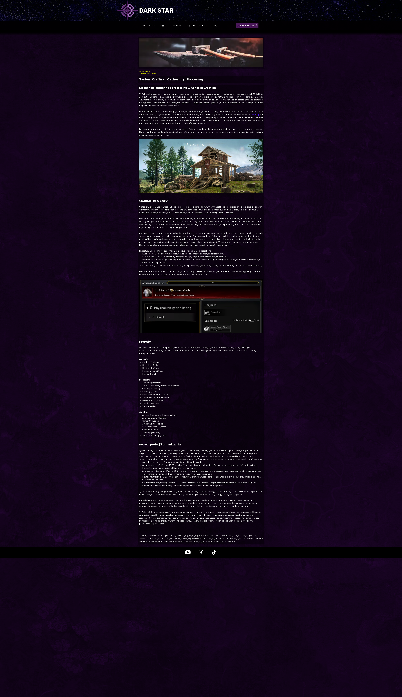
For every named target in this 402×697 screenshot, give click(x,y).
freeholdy (254, 114)
